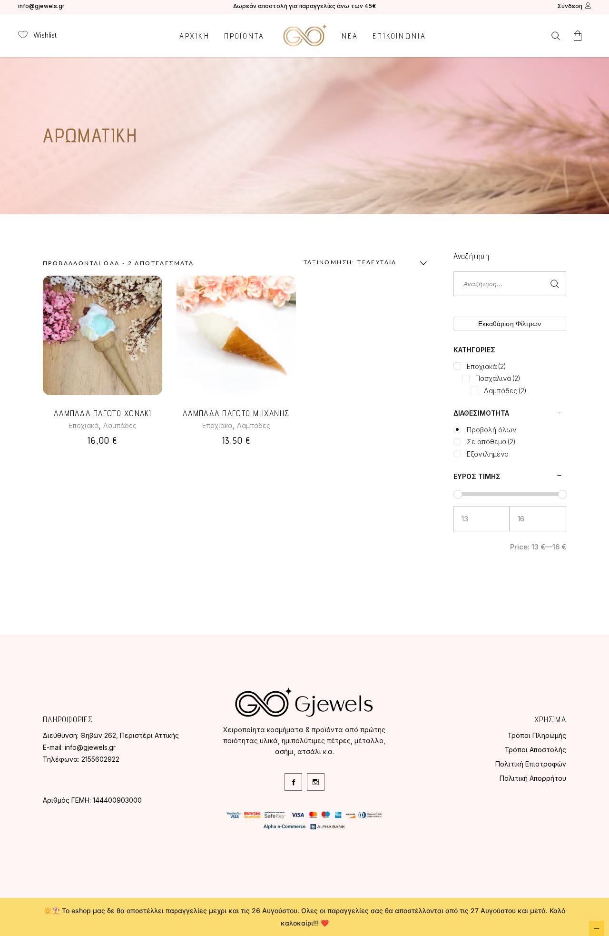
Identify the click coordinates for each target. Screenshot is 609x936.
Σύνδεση (569, 6)
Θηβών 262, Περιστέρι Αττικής (129, 735)
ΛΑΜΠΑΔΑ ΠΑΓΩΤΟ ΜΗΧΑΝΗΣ (236, 413)
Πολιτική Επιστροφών (530, 764)
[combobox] (363, 263)
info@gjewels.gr (41, 6)
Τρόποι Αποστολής (535, 750)
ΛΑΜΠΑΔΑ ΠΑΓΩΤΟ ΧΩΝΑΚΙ (102, 413)
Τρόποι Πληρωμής (537, 735)
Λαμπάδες (120, 425)
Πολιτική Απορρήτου (533, 778)
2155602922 (100, 759)
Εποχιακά (83, 425)
